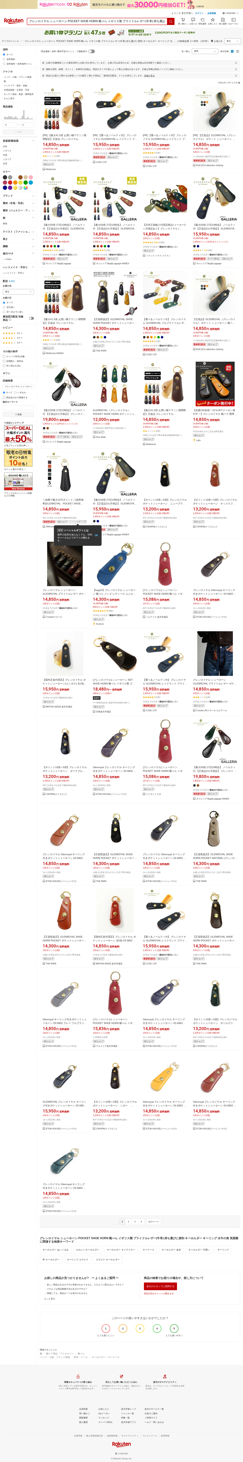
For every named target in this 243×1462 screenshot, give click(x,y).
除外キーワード (10, 402)
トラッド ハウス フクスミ (158, 256)
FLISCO (100, 624)
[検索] (171, 21)
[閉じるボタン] (236, 63)
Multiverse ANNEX (55, 353)
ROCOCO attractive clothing (209, 165)
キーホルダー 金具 (171, 1249)
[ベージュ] (25, 177)
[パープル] (10, 188)
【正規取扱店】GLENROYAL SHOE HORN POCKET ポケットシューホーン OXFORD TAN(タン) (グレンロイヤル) (64, 940)
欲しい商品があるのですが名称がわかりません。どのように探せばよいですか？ (85, 1284)
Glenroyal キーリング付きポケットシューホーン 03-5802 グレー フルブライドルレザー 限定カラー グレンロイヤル (65, 1023)
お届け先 (7, 286)
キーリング (223, 1249)
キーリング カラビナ (77, 1259)
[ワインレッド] (5, 182)
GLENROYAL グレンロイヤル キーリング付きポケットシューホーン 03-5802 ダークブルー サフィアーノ (64, 1105)
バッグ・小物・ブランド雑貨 (55, 1357)
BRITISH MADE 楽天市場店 (59, 707)
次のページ (153, 1221)
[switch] (31, 318)
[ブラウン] (20, 177)
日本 (5, 146)
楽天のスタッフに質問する (160, 1286)
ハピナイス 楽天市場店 (157, 617)
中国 (5, 155)
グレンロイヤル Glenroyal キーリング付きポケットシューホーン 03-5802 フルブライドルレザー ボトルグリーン (64, 1188)
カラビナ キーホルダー (108, 1259)
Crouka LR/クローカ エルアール (211, 710)
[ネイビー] (5, 188)
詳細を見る (149, 75)
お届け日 (7, 298)
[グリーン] (25, 182)
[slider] (3, 119)
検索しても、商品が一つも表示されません (67, 1293)
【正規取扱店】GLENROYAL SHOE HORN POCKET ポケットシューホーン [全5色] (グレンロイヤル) (115, 323)
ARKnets (50, 527)
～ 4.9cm (7, 259)
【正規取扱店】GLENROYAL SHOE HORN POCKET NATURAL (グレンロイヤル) (215, 858)
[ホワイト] (15, 177)
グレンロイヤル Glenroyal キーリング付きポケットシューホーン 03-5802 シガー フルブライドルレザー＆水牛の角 (214, 594)
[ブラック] (5, 177)
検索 (19, 132)
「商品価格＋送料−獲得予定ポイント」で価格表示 (63, 51)
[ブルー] (31, 182)
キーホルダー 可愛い (199, 1249)
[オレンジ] (15, 182)
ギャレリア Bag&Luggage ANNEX (112, 263)
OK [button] (96, 535)
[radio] (4, 54)
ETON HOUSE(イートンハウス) (211, 617)
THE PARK (101, 351)
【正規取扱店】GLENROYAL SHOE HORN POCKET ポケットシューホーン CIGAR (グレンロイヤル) (215, 940)
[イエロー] (20, 182)
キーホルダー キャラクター (121, 1249)
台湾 (5, 163)
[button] (230, 13)
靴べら (81, 1353)
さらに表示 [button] (9, 98)
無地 (5, 223)
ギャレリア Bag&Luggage (58, 263)
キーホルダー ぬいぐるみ (56, 1249)
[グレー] (10, 177)
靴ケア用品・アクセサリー (60, 1353)
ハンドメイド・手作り (13, 273)
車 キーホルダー (51, 1259)
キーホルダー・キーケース (105, 1357)
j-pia (198, 440)
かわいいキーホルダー (87, 1249)
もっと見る (49, 1298)
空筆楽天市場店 (103, 712)
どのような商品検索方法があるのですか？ (67, 1289)
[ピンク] (31, 177)
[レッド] (10, 182)
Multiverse (51, 169)
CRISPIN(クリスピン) (156, 527)
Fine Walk (101, 437)
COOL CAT (101, 162)
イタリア (7, 159)
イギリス (7, 151)
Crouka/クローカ (54, 617)
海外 (13, 281)
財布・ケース (81, 1357)
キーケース (148, 1249)
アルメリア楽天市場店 (106, 1046)
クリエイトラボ (153, 794)
